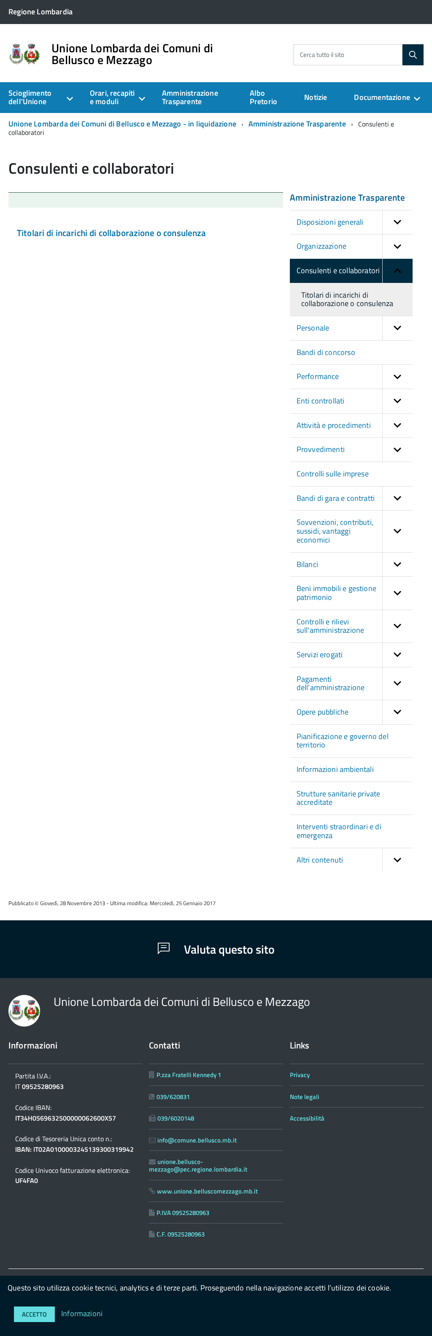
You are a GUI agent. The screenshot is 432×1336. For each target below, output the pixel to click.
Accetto (34, 1314)
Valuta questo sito (228, 949)
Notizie (315, 97)
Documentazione (382, 97)
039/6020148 (175, 1118)
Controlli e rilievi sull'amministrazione (330, 626)
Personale (313, 327)
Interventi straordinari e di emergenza (339, 831)
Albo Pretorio (263, 97)
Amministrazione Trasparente (190, 97)
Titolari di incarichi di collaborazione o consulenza (111, 232)
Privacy (300, 1075)
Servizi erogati (320, 654)
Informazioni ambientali (335, 769)
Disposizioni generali (330, 222)
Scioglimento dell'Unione (29, 97)
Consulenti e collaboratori (338, 270)
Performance (318, 376)
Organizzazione (322, 246)
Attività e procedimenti (334, 425)
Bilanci (307, 564)
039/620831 (173, 1097)
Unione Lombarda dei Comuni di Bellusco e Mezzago (132, 54)
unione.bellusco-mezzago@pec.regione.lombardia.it (198, 1165)
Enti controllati (321, 400)
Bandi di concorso (326, 352)
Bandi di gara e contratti (336, 498)
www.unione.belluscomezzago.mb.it (207, 1191)
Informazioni (82, 1313)
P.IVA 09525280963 (183, 1213)
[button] (397, 222)
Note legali (304, 1097)
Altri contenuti (320, 860)
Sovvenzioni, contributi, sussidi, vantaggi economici (335, 530)
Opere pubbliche (323, 712)
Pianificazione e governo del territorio (343, 741)
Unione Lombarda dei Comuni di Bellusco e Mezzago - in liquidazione (122, 123)
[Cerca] (413, 54)
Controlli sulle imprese (333, 473)
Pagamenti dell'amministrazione (331, 683)
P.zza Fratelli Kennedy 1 (189, 1075)
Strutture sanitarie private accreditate (339, 798)
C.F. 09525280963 (181, 1234)
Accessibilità (307, 1118)
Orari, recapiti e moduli (112, 97)
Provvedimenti (321, 449)
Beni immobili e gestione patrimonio (336, 593)
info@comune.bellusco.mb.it (197, 1140)
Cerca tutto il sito (322, 54)
